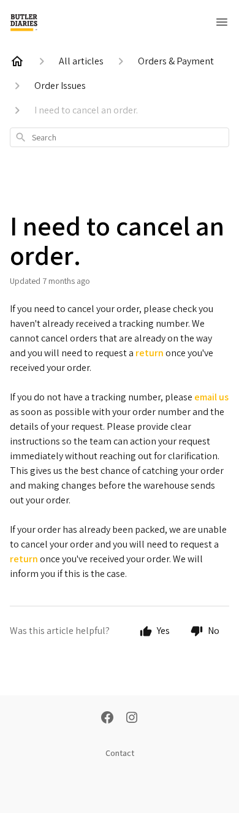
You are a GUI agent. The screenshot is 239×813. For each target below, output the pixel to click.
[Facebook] (107, 718)
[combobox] (119, 137)
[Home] (17, 61)
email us (211, 397)
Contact (119, 752)
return (150, 352)
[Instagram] (131, 718)
